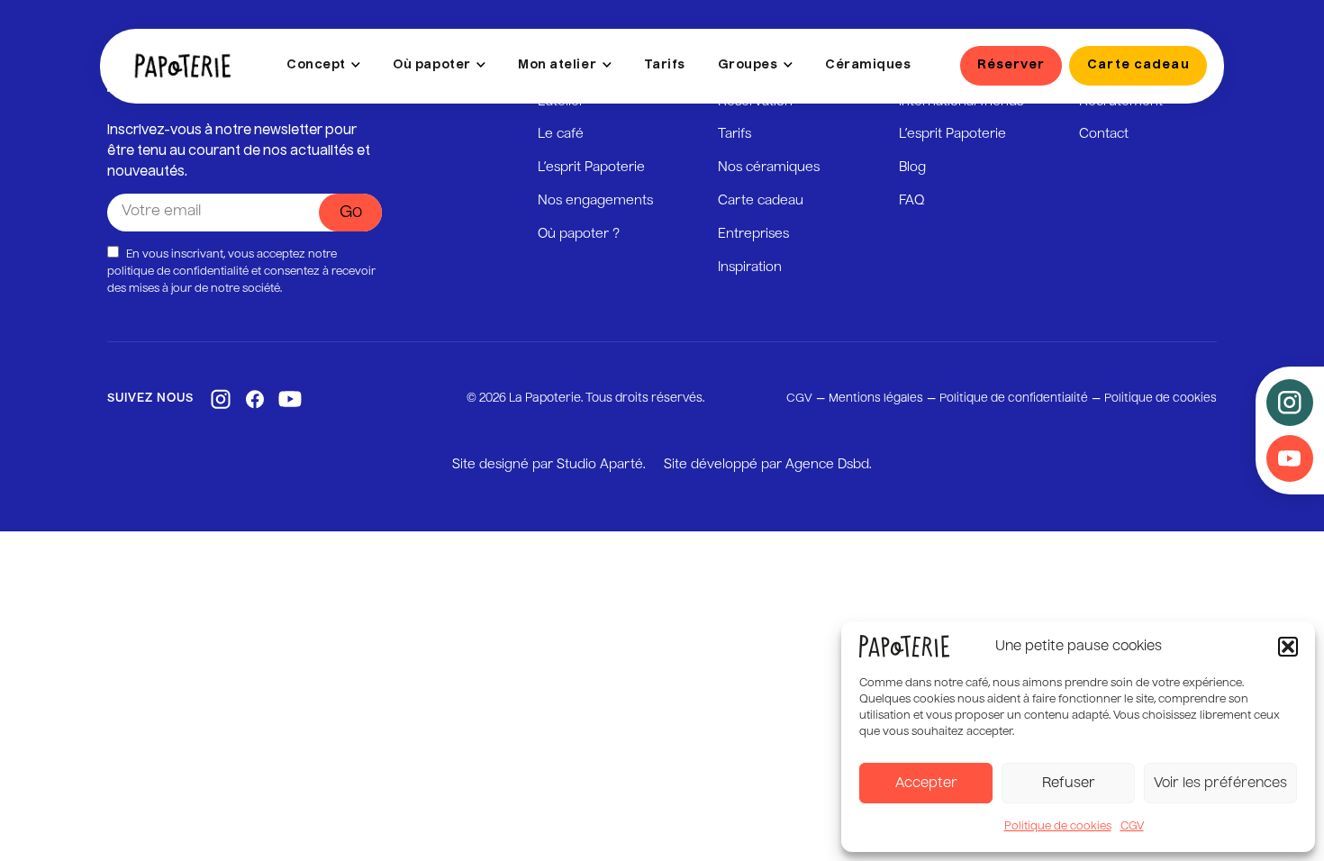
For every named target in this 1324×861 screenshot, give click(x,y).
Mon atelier (557, 65)
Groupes (748, 65)
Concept (316, 65)
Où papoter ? (579, 234)
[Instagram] (220, 399)
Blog (912, 167)
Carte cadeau (760, 201)
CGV (1132, 826)
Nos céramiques (769, 167)
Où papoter (431, 65)
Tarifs (664, 65)
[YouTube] (290, 398)
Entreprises (753, 234)
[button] (1288, 647)
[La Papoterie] (183, 66)
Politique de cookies (1057, 826)
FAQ (912, 201)
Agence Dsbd (827, 464)
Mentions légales (876, 398)
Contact (1104, 134)
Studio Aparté (600, 464)
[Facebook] (255, 399)
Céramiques (868, 65)
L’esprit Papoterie (591, 167)
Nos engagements (595, 201)
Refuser (1068, 783)
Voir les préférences (1220, 783)
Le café (561, 134)
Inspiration (750, 267)
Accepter (926, 783)
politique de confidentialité (178, 272)
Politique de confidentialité (1013, 398)
